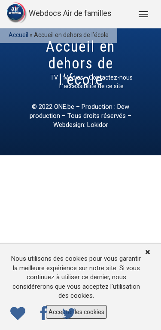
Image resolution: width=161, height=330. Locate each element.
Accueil (18, 34)
